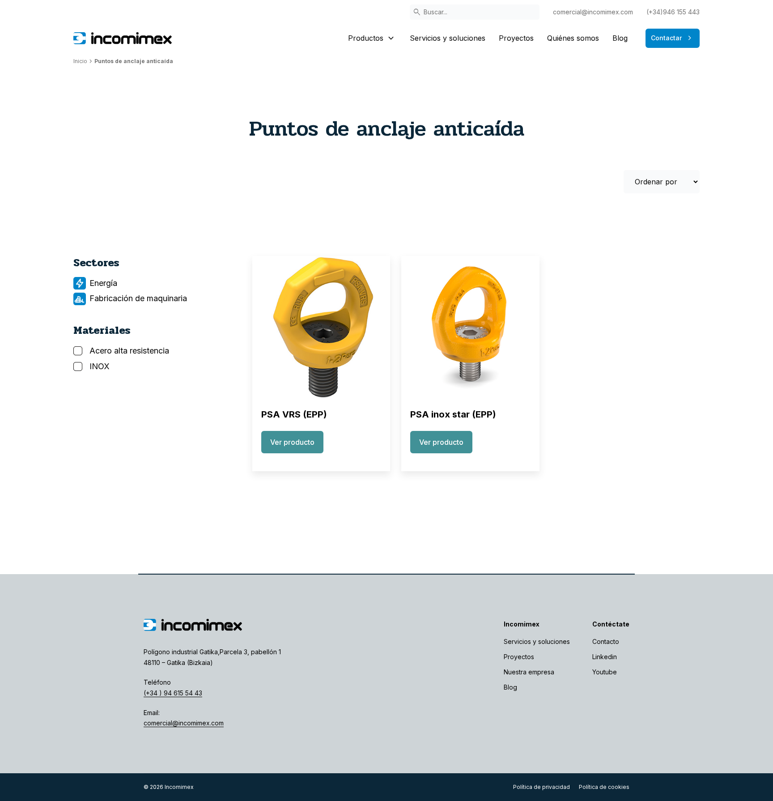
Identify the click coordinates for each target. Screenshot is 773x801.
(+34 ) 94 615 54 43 (173, 693)
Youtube (604, 672)
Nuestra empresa (529, 672)
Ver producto (292, 442)
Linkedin (604, 656)
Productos (372, 38)
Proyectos (516, 38)
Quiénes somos (573, 38)
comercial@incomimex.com (593, 12)
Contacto (605, 641)
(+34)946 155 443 (673, 12)
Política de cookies (604, 787)
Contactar (672, 38)
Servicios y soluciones (447, 38)
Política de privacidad (541, 787)
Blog (620, 38)
